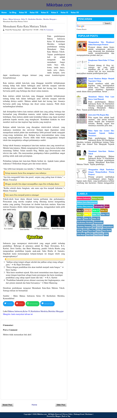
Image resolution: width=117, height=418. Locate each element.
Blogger (58, 416)
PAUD (99, 226)
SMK (106, 234)
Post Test (92, 230)
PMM (85, 230)
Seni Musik (107, 230)
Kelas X (54, 12)
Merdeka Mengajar (49, 19)
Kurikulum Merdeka (35, 19)
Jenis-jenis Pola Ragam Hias (98, 115)
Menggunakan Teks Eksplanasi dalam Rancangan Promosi (101, 43)
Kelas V (80, 214)
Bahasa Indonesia (14, 19)
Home (4, 12)
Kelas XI (64, 12)
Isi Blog (12, 12)
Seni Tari (89, 234)
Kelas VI (24, 19)
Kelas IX (44, 12)
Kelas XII (75, 12)
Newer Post (7, 405)
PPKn (99, 230)
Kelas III (88, 210)
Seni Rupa (81, 234)
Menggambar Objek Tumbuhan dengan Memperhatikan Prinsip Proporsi (101, 172)
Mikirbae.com (59, 5)
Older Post (61, 405)
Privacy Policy (68, 414)
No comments (48, 30)
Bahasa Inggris (97, 198)
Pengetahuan (108, 226)
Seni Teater (99, 234)
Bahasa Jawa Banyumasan (87, 202)
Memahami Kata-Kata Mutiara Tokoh (25, 26)
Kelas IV (96, 210)
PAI (94, 226)
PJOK (79, 230)
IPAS (107, 206)
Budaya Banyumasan (85, 206)
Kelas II (80, 210)
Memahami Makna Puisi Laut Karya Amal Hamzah (101, 97)
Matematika (98, 222)
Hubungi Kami (79, 414)
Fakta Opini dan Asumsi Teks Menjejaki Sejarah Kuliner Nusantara (101, 133)
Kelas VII (23, 12)
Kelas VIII (34, 12)
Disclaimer (89, 414)
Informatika (98, 206)
